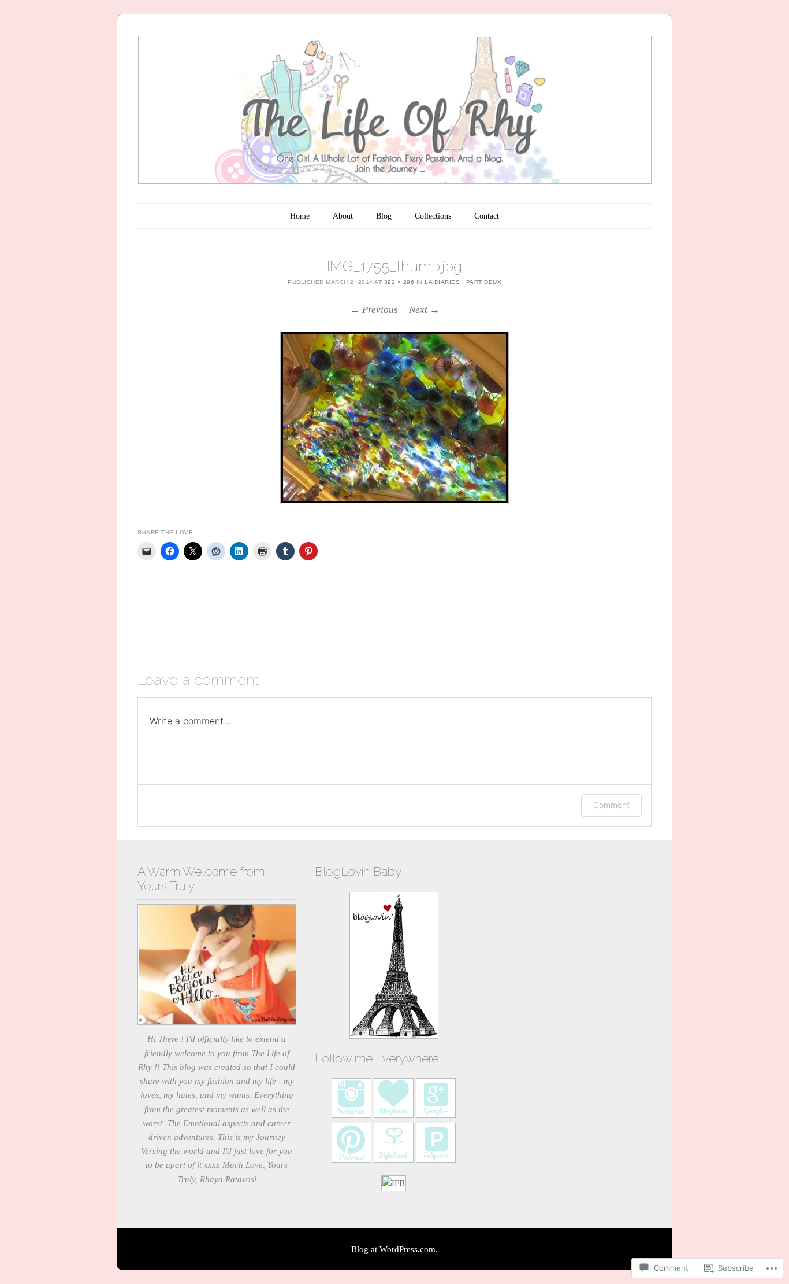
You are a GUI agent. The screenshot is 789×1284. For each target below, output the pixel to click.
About (343, 216)
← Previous (374, 309)
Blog (384, 216)
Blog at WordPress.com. (394, 1249)
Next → (424, 309)
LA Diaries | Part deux (463, 282)
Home (300, 216)
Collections (433, 216)
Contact (486, 216)
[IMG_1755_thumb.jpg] (394, 417)
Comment (611, 805)
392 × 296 (399, 282)
